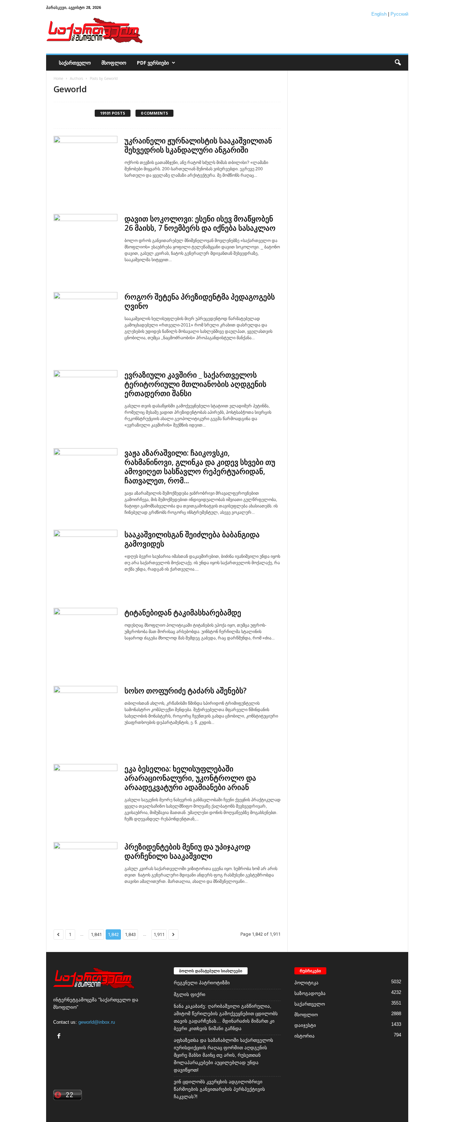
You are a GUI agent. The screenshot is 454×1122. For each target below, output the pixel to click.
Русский (399, 14)
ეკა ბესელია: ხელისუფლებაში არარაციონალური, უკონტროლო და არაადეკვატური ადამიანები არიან (190, 778)
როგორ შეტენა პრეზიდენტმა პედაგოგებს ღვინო (199, 301)
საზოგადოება (310, 993)
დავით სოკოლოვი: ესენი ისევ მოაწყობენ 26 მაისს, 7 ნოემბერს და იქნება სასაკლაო (200, 223)
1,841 (96, 934)
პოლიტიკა (306, 982)
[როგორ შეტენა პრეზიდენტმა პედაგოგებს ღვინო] (85, 324)
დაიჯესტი (305, 1025)
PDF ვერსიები (153, 62)
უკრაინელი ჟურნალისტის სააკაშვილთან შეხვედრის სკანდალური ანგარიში (198, 145)
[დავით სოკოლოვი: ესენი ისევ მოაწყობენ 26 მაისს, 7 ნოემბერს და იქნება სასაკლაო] (85, 246)
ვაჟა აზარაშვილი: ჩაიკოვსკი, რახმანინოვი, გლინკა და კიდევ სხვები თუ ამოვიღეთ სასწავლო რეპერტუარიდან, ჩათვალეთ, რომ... (199, 466)
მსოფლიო (113, 62)
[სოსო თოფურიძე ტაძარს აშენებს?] (85, 718)
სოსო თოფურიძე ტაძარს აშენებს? (185, 690)
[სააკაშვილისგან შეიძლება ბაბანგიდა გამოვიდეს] (85, 562)
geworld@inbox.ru (96, 1022)
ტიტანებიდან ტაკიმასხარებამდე (182, 612)
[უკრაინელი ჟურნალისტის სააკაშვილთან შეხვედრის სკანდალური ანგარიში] (85, 168)
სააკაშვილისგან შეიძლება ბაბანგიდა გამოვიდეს (192, 539)
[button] (397, 63)
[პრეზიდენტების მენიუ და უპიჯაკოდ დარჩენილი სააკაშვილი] (85, 874)
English (379, 14)
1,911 (159, 934)
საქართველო (75, 62)
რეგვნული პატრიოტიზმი (202, 982)
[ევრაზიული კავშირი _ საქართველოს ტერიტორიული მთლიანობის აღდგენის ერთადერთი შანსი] (85, 402)
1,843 (130, 934)
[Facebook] (59, 1036)
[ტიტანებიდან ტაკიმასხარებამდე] (85, 640)
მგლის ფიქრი (189, 994)
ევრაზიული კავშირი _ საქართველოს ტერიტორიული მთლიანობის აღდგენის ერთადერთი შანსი (195, 384)
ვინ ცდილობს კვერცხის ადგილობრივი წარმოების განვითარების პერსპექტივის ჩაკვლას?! (219, 1089)
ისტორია (304, 1036)
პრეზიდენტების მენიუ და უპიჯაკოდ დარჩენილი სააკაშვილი (187, 851)
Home (58, 78)
